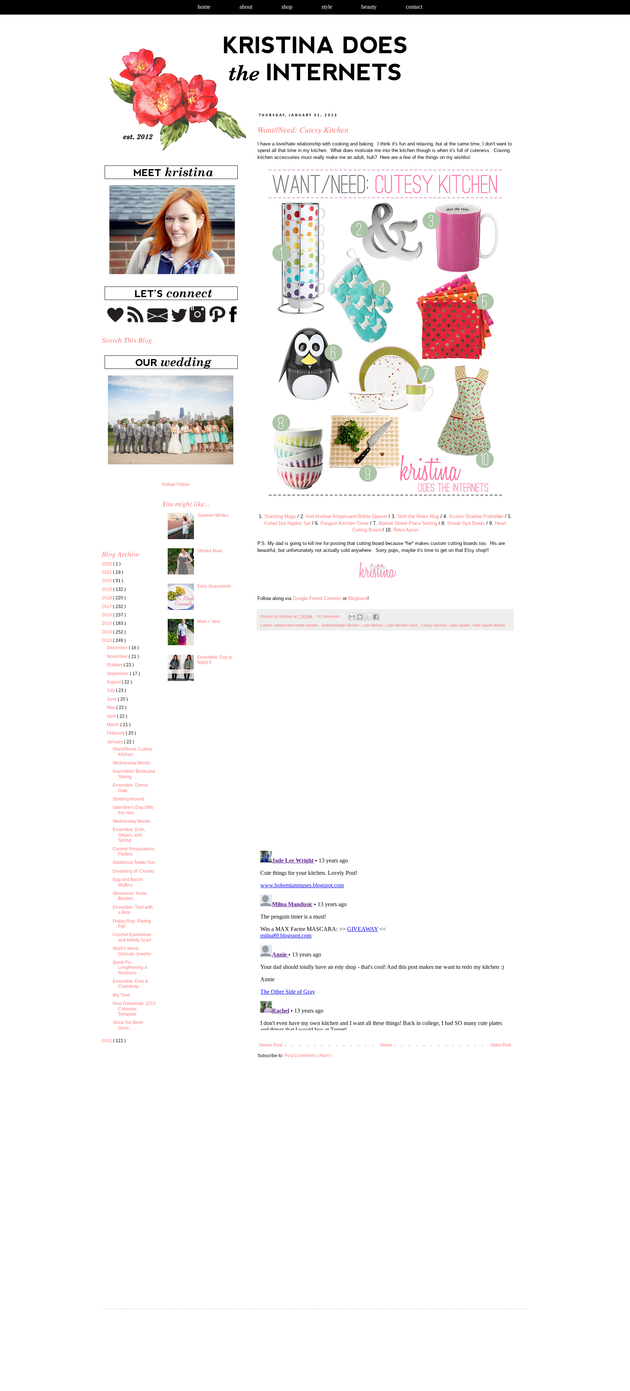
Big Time (121, 995)
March (113, 724)
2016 (107, 614)
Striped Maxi (209, 550)
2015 (107, 623)
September (118, 673)
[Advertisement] (163, 1118)
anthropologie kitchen (341, 625)
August (114, 682)
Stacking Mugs (280, 516)
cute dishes (373, 625)
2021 (107, 572)
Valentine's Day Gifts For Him (133, 810)
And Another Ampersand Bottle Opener (346, 516)
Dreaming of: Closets (133, 871)
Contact (414, 7)
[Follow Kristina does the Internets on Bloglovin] (115, 320)
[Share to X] (368, 616)
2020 (107, 580)
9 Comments (328, 616)
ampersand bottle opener (296, 625)
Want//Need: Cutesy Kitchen (132, 752)
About (246, 7)
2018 (107, 597)
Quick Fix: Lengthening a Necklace (130, 967)
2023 (107, 563)
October (115, 664)
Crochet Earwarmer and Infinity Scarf (132, 937)
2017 (107, 606)
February (116, 733)
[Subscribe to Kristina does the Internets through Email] (157, 320)
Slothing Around (128, 799)
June (112, 699)
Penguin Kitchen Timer (344, 523)
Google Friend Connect (317, 598)
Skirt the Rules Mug (418, 516)
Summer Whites (213, 515)
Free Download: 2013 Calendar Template (134, 1009)
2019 (107, 589)
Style (327, 7)
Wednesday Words (131, 762)
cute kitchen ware (402, 625)
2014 (107, 632)
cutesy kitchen (434, 625)
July (111, 690)
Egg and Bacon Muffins (128, 882)
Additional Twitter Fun (134, 862)
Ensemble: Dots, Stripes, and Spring (129, 835)
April (112, 716)
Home (204, 7)
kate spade (460, 625)
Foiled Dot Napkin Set (287, 523)
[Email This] (351, 616)
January (115, 741)
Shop (286, 7)
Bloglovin (358, 598)
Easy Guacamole (214, 586)
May (111, 707)
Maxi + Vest (208, 621)
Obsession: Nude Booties (130, 896)
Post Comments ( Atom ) (308, 1055)
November (118, 656)
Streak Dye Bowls (466, 523)
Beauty (369, 7)
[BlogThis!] (359, 616)
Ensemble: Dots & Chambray (130, 984)
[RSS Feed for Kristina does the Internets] (135, 320)
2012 (107, 1040)
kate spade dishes (489, 625)
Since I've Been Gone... (128, 1025)
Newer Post (270, 1045)
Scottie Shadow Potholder (476, 516)
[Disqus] (385, 744)
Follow (168, 484)
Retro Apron (405, 530)
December (118, 647)
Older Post (500, 1045)
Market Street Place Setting (407, 523)
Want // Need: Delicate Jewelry (132, 951)
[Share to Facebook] (376, 616)
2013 (107, 640)
